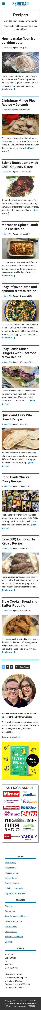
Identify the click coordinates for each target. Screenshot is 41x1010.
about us (16, 737)
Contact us (10, 911)
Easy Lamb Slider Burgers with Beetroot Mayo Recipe (19, 353)
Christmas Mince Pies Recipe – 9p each (18, 103)
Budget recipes (12, 883)
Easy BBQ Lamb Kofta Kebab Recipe (18, 541)
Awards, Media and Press (16, 916)
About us (9, 906)
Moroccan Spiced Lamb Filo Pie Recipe (20, 227)
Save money (10, 862)
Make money (11, 868)
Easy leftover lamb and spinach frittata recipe (19, 289)
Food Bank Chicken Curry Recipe (16, 479)
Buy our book (11, 878)
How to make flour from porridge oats (20, 41)
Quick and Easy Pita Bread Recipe (17, 417)
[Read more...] (8, 89)
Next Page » (24, 667)
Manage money (12, 873)
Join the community (14, 888)
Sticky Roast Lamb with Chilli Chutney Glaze (20, 165)
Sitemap (8, 942)
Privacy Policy (11, 926)
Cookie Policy (11, 931)
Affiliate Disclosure (13, 921)
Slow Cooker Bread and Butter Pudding (19, 603)
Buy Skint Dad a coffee (15, 893)
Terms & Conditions (14, 937)
